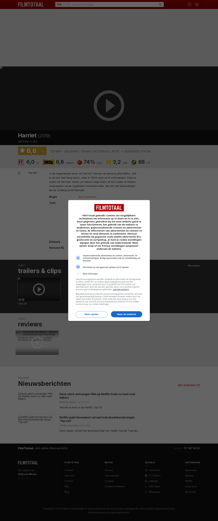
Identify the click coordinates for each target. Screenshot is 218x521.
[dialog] (109, 260)
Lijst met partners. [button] (121, 289)
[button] (109, 274)
